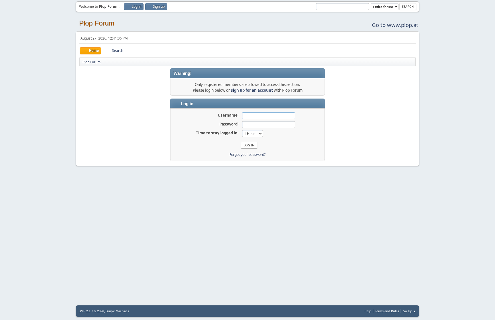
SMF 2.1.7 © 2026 (91, 311)
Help (367, 311)
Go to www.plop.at (395, 24)
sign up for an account (252, 90)
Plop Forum (96, 23)
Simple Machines (117, 311)
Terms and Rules (387, 311)
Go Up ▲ (409, 311)
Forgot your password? (247, 154)
